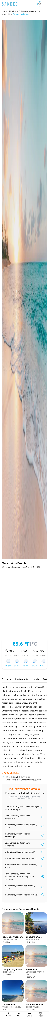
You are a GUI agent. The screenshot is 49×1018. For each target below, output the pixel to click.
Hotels (35, 679)
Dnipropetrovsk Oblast (28, 11)
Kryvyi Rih (6, 14)
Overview (7, 679)
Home (4, 11)
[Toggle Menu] (45, 4)
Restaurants (21, 679)
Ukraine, (8, 567)
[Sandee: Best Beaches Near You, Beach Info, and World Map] (9, 4)
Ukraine (12, 11)
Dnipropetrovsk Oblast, (22, 567)
